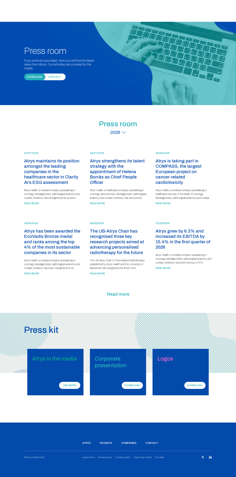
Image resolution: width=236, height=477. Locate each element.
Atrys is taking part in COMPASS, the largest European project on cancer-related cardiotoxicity (178, 171)
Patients (106, 443)
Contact (151, 443)
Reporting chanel (143, 457)
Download (34, 76)
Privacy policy (105, 457)
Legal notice (88, 457)
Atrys (86, 443)
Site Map (159, 457)
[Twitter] (202, 458)
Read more (31, 203)
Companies (128, 443)
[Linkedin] (210, 458)
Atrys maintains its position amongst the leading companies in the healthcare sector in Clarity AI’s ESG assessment (51, 171)
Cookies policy (123, 457)
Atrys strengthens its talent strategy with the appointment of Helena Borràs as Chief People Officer (117, 171)
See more (69, 385)
